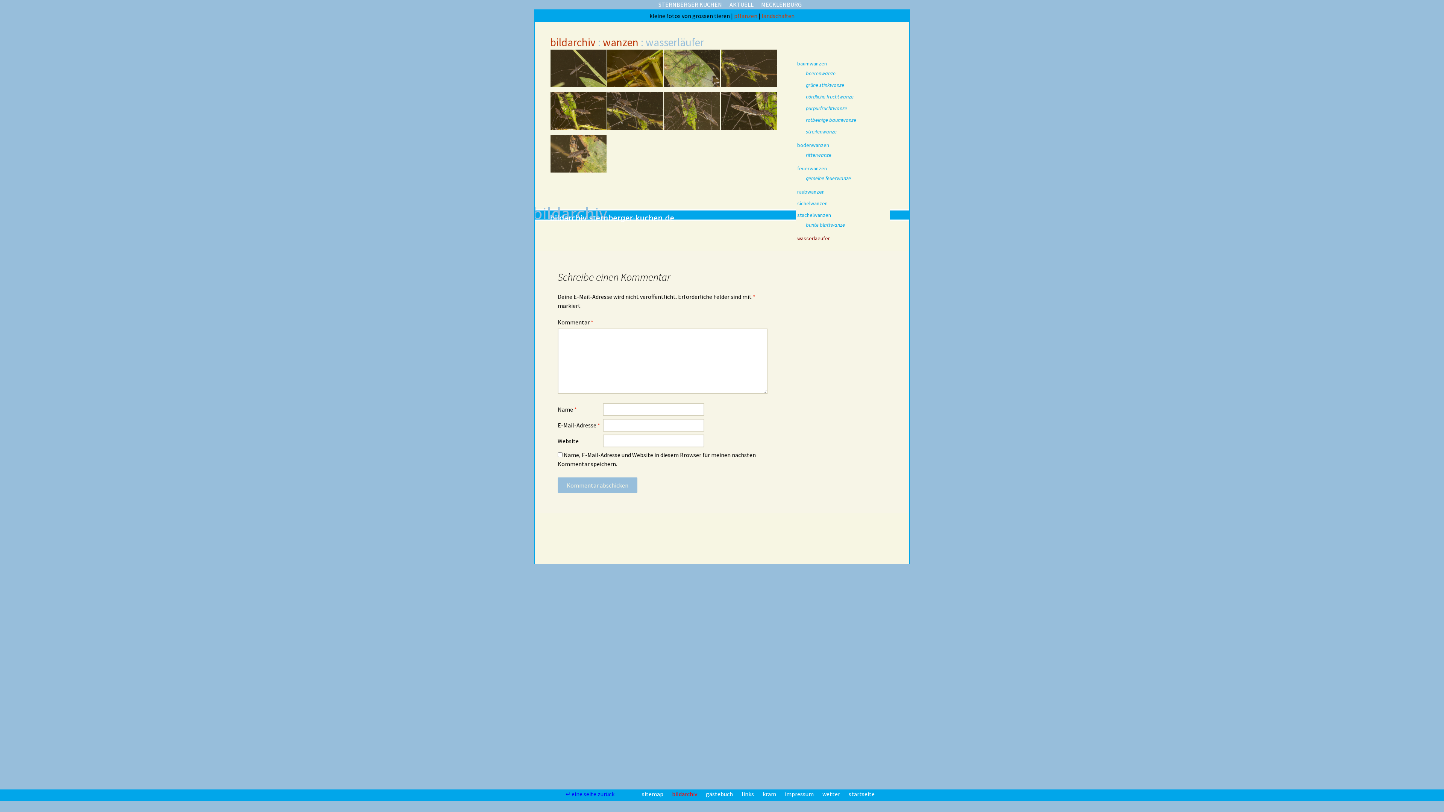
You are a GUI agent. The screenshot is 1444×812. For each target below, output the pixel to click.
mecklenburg (781, 4)
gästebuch (720, 794)
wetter (831, 794)
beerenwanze (821, 73)
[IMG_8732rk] (749, 110)
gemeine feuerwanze (828, 178)
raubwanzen (811, 191)
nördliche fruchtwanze (830, 96)
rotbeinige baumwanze (831, 120)
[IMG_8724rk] (635, 110)
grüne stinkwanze (825, 85)
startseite (862, 794)
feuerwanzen (812, 168)
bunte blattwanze (825, 224)
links (748, 794)
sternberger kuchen (690, 4)
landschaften (778, 16)
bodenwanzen (813, 145)
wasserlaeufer (813, 238)
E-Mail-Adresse (579, 425)
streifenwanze (821, 131)
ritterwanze (818, 154)
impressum (800, 794)
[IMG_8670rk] (579, 68)
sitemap (653, 794)
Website (568, 441)
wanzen (621, 42)
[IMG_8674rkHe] (635, 68)
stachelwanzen (814, 215)
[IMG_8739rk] (579, 153)
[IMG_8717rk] (749, 68)
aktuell (742, 4)
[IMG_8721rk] (579, 110)
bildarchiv (573, 42)
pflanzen (746, 16)
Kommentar (575, 322)
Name (567, 409)
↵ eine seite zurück (591, 794)
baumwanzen (812, 63)
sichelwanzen (812, 203)
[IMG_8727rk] (692, 110)
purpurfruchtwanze (826, 108)
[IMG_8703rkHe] (692, 68)
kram (770, 794)
